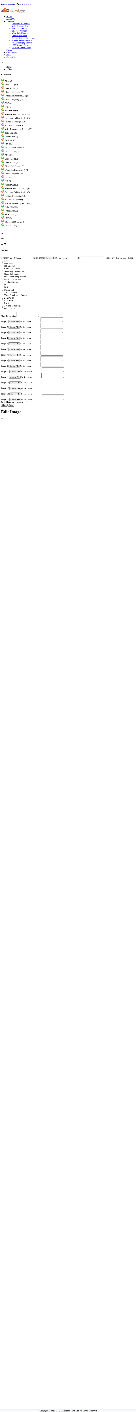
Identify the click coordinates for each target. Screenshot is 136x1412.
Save (11, 405)
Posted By (110, 258)
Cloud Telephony (11, 274)
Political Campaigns (12, 279)
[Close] (2, 418)
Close (4, 405)
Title (78, 258)
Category (5, 258)
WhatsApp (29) (11, 136)
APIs (6, 261)
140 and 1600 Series (12, 306)
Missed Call (9, 290)
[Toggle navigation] (22, 11)
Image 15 (5, 399)
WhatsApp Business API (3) (16, 96)
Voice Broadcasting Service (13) (18, 129)
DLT (6, 284)
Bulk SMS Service (19, 28)
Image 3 (4, 332)
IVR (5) (7, 107)
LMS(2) (8, 144)
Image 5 (4, 344)
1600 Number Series (20, 45)
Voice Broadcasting (20, 26)
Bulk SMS (8, 263)
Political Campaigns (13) (15, 122)
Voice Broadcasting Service (15, 295)
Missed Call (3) (11, 110)
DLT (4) (8, 103)
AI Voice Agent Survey (21, 47)
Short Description (8, 316)
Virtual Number (10, 292)
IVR (6, 287)
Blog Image (39, 258)
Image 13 (5, 388)
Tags (131, 258)
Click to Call (9, 266)
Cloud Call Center (19, 35)
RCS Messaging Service (22, 43)
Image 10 (5, 371)
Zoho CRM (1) (11, 133)
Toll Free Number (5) (13, 125)
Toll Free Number (19, 31)
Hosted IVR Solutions (21, 24)
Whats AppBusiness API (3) (16, 170)
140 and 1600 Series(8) (14, 148)
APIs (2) (8, 81)
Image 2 (4, 327)
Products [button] (10, 21)
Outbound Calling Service (15, 277)
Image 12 (5, 383)
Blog (8, 55)
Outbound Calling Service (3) (17, 118)
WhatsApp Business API (22, 40)
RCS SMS (8, 300)
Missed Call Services (20, 33)
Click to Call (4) (11, 88)
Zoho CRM (9, 298)
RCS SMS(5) (10, 140)
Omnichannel (10, 308)
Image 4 (4, 338)
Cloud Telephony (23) (13, 99)
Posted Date (6, 402)
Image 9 (4, 366)
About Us (10, 19)
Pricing (9, 50)
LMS (6, 303)
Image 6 (4, 349)
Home (9, 16)
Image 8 (4, 360)
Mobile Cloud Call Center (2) (16, 114)
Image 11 (5, 377)
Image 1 (4, 321)
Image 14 (5, 394)
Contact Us (11, 57)
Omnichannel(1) (11, 151)
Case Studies (11, 52)
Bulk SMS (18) (11, 84)
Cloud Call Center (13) (14, 92)
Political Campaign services (23, 38)
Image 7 (4, 355)
